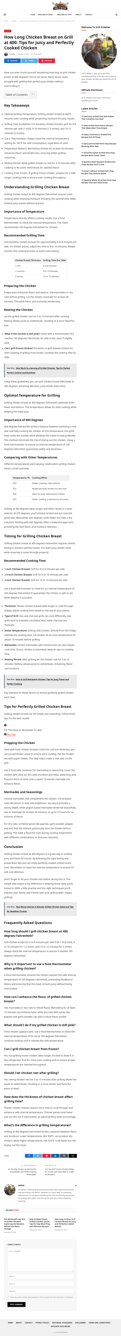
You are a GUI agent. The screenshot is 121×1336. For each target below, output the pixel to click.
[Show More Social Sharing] (58, 61)
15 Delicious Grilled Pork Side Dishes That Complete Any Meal (97, 117)
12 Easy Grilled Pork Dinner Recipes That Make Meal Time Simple (97, 126)
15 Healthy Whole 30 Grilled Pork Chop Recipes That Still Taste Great (98, 181)
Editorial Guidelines (62, 1323)
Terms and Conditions (99, 1323)
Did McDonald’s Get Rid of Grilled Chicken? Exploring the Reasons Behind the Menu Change (14, 1224)
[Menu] (5, 14)
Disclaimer (80, 1323)
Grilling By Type (64, 15)
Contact (89, 15)
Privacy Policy (42, 1323)
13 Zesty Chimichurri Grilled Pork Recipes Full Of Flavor (96, 135)
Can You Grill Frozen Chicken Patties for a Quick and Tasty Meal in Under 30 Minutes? (59, 1172)
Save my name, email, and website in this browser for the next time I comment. (41, 1297)
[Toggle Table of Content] (31, 94)
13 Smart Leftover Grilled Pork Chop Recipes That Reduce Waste (97, 172)
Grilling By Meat (45, 15)
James (13, 54)
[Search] (116, 14)
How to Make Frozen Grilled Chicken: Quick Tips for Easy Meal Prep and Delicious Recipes (39, 1222)
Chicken (7, 31)
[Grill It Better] (60, 5)
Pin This (11, 734)
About (78, 15)
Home (32, 15)
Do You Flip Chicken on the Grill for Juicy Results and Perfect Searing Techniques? (22, 1172)
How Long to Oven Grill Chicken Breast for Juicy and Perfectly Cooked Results (65, 1222)
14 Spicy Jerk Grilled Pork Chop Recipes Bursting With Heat (98, 144)
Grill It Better (63, 1332)
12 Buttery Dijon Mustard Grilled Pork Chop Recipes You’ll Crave (98, 163)
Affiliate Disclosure (60, 1326)
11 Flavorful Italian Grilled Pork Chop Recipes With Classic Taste (98, 154)
